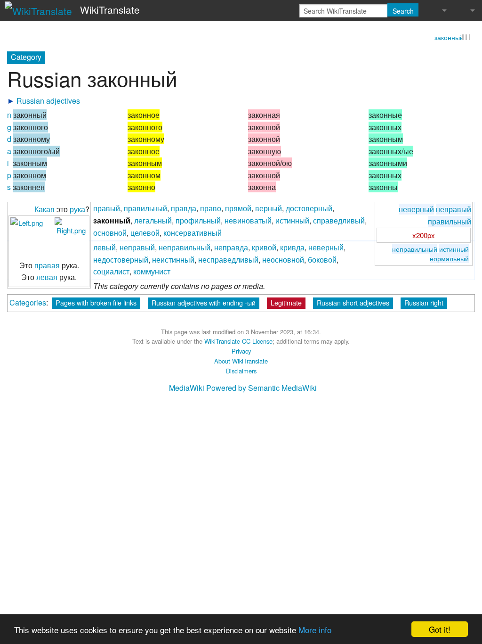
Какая (44, 210)
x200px (423, 235)
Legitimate (286, 303)
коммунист (151, 272)
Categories (27, 302)
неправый (453, 210)
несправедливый (228, 260)
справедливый (339, 220)
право (210, 209)
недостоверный (120, 260)
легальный (153, 220)
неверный (416, 210)
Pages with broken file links (96, 303)
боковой (322, 260)
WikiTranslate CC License (238, 342)
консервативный (192, 233)
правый (106, 209)
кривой (264, 247)
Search (403, 11)
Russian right (423, 303)
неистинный (173, 260)
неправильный (414, 249)
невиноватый (248, 220)
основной (110, 233)
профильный (198, 220)
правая (47, 265)
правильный (449, 221)
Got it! (439, 629)
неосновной (283, 260)
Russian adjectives (48, 101)
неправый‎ (137, 247)
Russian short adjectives (353, 303)
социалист (111, 272)
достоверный (309, 209)
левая (46, 277)
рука (77, 210)
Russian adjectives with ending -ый (204, 303)
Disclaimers (241, 371)
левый (104, 247)
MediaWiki (186, 388)
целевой (145, 233)
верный (268, 209)
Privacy (241, 351)
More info (314, 630)
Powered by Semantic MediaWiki (261, 388)
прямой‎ (238, 209)
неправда (231, 247)
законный (449, 37)
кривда (292, 247)
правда (183, 209)
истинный (454, 249)
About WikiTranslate (241, 361)
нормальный (449, 259)
